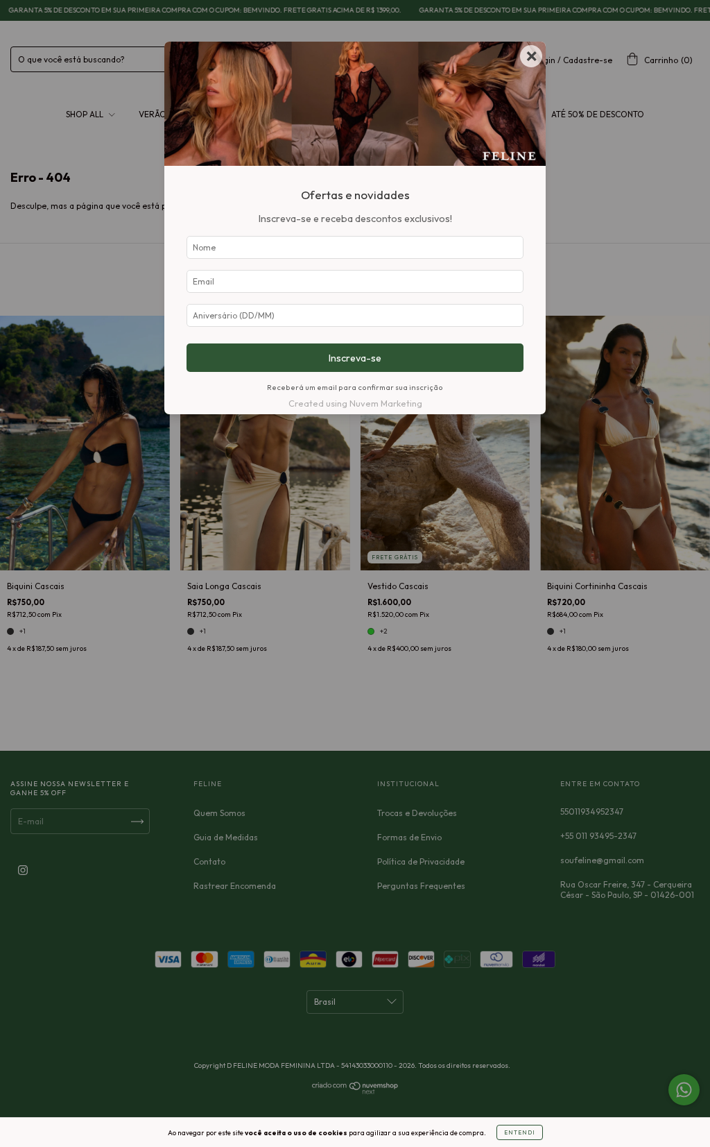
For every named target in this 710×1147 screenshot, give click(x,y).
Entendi (519, 1132)
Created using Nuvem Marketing (355, 403)
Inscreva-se (355, 358)
